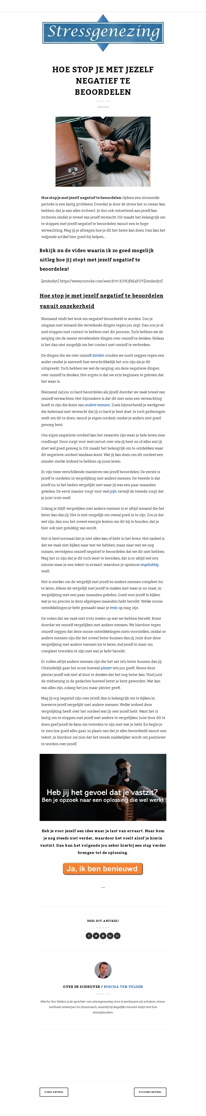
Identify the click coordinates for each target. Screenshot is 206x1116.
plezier (106, 668)
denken (98, 355)
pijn (113, 491)
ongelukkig (149, 565)
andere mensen (97, 405)
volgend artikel (150, 1092)
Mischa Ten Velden (123, 986)
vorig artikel (53, 1092)
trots (113, 608)
